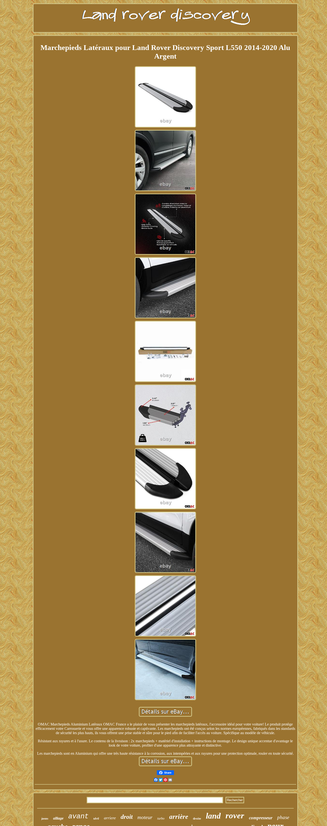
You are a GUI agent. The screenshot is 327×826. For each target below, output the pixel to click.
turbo (160, 818)
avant (78, 816)
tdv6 (96, 818)
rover (235, 815)
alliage (58, 818)
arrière (178, 816)
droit (127, 816)
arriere (110, 817)
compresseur (260, 817)
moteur (144, 817)
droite (197, 818)
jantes (44, 818)
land (213, 815)
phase (283, 817)
